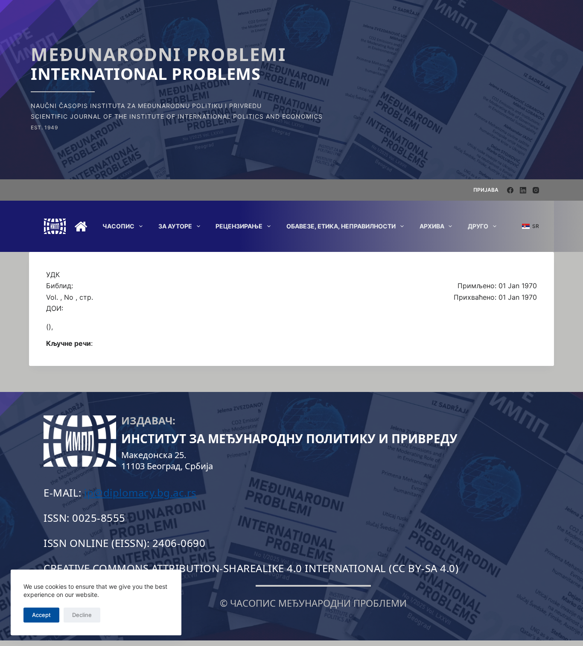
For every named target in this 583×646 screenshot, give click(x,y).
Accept (41, 614)
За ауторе (175, 226)
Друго (478, 226)
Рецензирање (239, 226)
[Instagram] (536, 190)
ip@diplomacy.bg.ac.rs (140, 492)
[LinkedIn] (523, 190)
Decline (82, 614)
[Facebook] (510, 190)
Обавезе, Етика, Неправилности (341, 226)
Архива (432, 226)
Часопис (118, 226)
